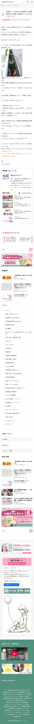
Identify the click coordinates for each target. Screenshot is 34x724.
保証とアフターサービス (12, 380)
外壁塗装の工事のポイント (13, 370)
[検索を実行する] (31, 249)
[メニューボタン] (32, 2)
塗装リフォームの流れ (12, 384)
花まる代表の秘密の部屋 (12, 413)
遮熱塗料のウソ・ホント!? (13, 402)
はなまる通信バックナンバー (14, 399)
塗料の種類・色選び (11, 359)
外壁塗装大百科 (17, 716)
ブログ (11, 214)
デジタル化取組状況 (9, 714)
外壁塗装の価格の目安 (13, 690)
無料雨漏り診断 (10, 325)
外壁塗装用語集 (10, 377)
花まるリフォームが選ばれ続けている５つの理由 (18, 333)
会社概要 (8, 328)
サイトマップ (9, 424)
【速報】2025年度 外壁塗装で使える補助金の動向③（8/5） (22, 212)
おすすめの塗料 (10, 366)
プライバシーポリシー (12, 409)
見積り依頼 (16, 232)
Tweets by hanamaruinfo (8, 680)
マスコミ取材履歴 (10, 395)
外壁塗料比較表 (10, 362)
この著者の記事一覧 (25, 193)
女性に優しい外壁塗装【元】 (14, 337)
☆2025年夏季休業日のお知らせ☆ (22, 218)
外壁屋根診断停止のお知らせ (14, 321)
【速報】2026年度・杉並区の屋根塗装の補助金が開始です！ (22, 198)
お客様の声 (9, 348)
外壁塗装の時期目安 (11, 391)
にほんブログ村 (5, 164)
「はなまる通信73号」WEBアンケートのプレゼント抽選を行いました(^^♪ (22, 205)
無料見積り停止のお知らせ (13, 317)
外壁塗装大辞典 (26, 714)
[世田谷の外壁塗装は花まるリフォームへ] (7, 2)
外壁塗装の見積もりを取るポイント (15, 388)
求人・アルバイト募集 (23, 710)
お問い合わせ (9, 417)
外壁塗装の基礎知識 (11, 355)
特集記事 (8, 352)
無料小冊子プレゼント (25, 690)
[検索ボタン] (28, 2)
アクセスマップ (10, 420)
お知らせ (8, 341)
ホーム (7, 310)
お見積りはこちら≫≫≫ (11, 584)
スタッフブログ (6, 19)
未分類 (11, 200)
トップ (5, 690)
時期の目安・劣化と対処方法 (14, 373)
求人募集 (8, 406)
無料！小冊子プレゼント (12, 314)
